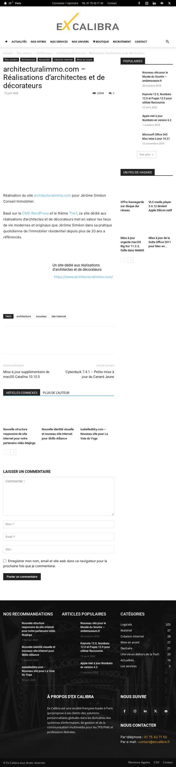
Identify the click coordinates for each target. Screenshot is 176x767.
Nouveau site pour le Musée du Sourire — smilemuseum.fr (155, 76)
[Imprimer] (28, 103)
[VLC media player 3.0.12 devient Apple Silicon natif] (160, 190)
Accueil (7, 53)
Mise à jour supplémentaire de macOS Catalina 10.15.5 (26, 374)
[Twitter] (155, 711)
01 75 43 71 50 (155, 737)
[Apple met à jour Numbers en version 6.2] (130, 120)
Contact (112, 3)
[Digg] (134, 344)
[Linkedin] (154, 3)
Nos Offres (38, 41)
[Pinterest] (50, 103)
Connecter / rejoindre (65, 3)
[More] (155, 344)
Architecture (44, 53)
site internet (59, 316)
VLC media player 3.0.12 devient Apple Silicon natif (160, 206)
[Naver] (144, 344)
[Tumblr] (92, 103)
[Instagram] (146, 3)
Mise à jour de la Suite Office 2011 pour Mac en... (159, 242)
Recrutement (122, 41)
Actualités (19, 41)
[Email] (7, 103)
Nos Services (59, 41)
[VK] (123, 344)
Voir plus (145, 154)
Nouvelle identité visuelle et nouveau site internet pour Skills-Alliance (58, 434)
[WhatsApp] (60, 103)
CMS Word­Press (35, 213)
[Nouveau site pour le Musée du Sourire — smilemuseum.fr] (130, 76)
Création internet (63, 59)
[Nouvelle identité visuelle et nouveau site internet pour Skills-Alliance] (58, 413)
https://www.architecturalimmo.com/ (83, 277)
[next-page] (13, 452)
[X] (169, 3)
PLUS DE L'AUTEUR (56, 393)
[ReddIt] (81, 103)
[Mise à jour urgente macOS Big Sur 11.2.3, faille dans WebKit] (133, 225)
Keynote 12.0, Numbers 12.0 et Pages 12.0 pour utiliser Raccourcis (157, 98)
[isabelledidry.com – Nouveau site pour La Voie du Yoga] (97, 413)
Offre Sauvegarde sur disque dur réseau (132, 206)
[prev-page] (6, 452)
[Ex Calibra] (88, 21)
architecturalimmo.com (52, 195)
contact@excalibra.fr (154, 742)
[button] (167, 42)
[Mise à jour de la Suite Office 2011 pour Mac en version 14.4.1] (160, 225)
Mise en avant (84, 59)
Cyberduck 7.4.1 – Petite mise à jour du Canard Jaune (90, 374)
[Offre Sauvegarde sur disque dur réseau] (133, 190)
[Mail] (161, 3)
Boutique (102, 41)
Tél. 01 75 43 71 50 (92, 3)
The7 (73, 213)
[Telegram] (102, 103)
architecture (23, 316)
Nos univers (80, 41)
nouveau (41, 316)
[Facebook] (139, 3)
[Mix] (113, 103)
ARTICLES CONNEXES (21, 393)
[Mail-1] (166, 711)
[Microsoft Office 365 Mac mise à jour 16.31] (130, 139)
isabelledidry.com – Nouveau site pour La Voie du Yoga (94, 434)
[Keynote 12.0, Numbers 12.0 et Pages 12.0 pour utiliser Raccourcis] (130, 98)
